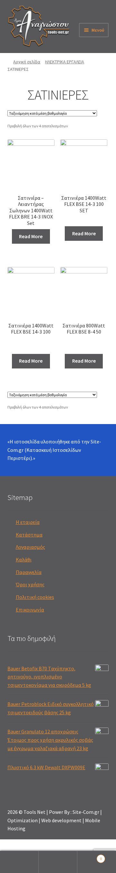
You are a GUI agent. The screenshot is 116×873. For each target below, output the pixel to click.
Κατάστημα (29, 534)
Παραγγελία (29, 572)
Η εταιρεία (28, 522)
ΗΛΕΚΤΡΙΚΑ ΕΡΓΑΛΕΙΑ (64, 62)
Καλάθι (24, 559)
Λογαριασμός (30, 547)
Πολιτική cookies (35, 597)
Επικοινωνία (30, 609)
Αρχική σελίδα (26, 62)
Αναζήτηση (58, 862)
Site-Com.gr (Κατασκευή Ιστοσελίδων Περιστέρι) (54, 450)
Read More (31, 236)
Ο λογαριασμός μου (19, 862)
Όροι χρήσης (30, 584)
